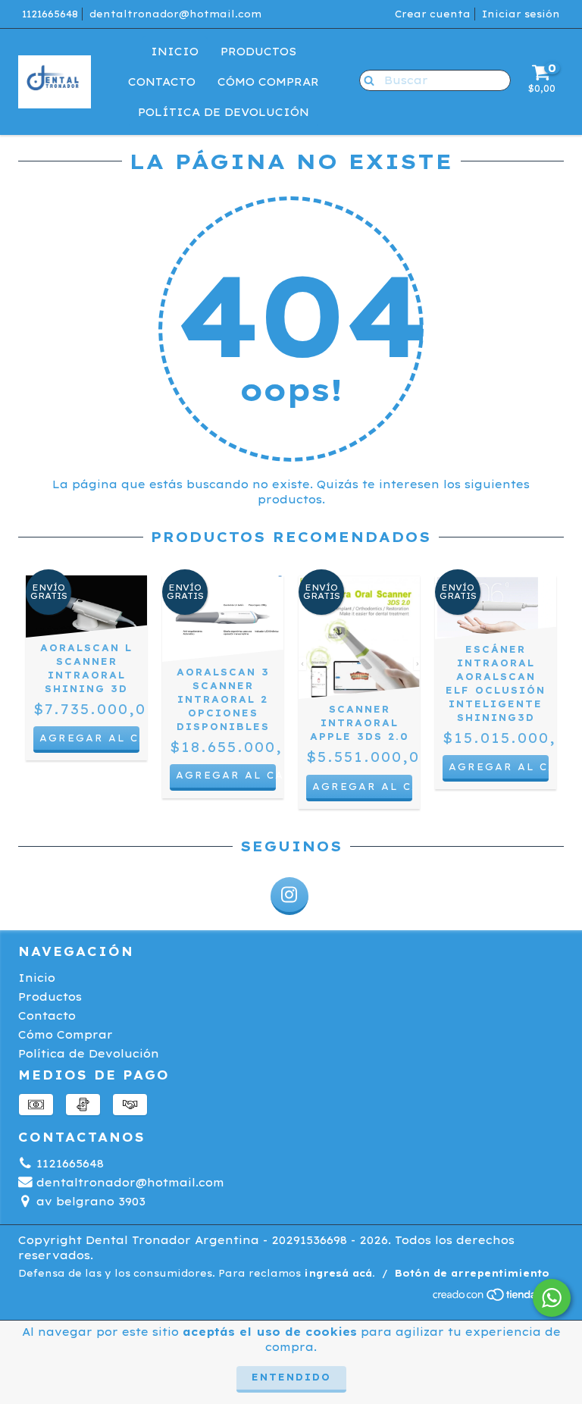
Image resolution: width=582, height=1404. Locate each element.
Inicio (175, 51)
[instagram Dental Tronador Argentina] (289, 896)
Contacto (162, 82)
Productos (258, 51)
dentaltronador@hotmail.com (175, 14)
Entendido (291, 1377)
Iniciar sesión (521, 14)
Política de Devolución (223, 112)
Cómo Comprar (268, 82)
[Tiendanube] (497, 1298)
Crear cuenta (433, 14)
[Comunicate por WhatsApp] (552, 1298)
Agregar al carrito (226, 775)
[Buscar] (365, 80)
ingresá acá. (339, 1273)
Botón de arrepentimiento (472, 1273)
